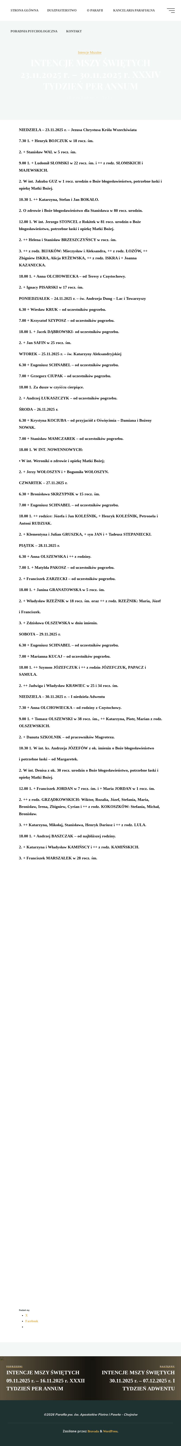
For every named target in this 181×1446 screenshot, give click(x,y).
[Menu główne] (171, 10)
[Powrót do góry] (164, 1429)
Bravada (93, 1431)
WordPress (110, 1431)
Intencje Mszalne (90, 52)
